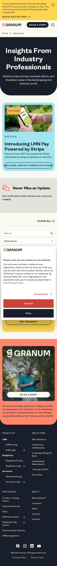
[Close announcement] (53, 4)
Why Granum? (28, 322)
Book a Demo (37, 25)
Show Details (41, 294)
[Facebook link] (18, 546)
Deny (28, 313)
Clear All (44, 221)
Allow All (28, 303)
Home (5, 33)
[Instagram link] (25, 546)
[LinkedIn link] (32, 546)
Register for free (14, 17)
